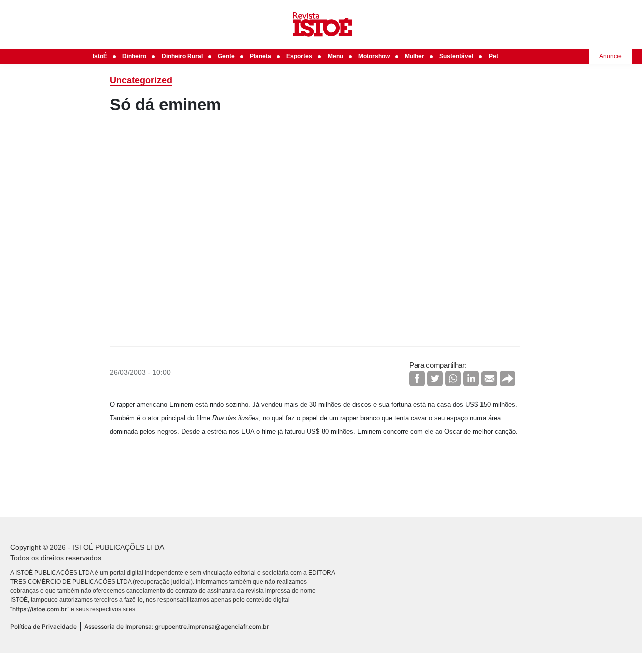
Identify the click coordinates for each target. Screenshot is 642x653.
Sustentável (456, 56)
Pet (493, 56)
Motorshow (374, 56)
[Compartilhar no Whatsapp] (453, 378)
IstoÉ (100, 56)
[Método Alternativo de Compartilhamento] (507, 378)
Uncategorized (141, 80)
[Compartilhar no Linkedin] (471, 378)
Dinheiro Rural (182, 56)
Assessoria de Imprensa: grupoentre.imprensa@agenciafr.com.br (176, 626)
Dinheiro (134, 56)
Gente (226, 56)
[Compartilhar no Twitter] (435, 378)
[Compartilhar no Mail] (489, 378)
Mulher (414, 56)
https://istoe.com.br (39, 609)
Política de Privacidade (43, 626)
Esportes (299, 56)
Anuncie (610, 56)
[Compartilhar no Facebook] (417, 378)
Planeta (260, 56)
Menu (335, 56)
